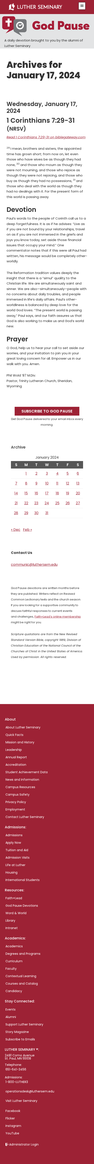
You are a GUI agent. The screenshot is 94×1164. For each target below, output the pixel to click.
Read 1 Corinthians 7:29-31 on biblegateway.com (46, 137)
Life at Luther (15, 865)
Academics (14, 946)
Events (10, 1009)
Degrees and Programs (22, 953)
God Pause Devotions (21, 905)
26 (68, 503)
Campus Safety (17, 794)
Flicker (10, 1118)
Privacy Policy (15, 802)
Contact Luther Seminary (24, 817)
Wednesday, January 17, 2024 (42, 107)
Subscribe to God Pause (47, 411)
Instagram (13, 1126)
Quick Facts (14, 735)
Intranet (11, 928)
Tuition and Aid (16, 850)
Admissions (14, 835)
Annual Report (16, 757)
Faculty (11, 968)
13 (77, 483)
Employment (15, 809)
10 (47, 483)
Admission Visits (17, 857)
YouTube (12, 1133)
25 (57, 503)
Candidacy (13, 991)
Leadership (13, 750)
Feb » (27, 529)
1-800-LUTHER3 (16, 1082)
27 (78, 503)
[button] (81, 6)
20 (78, 493)
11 (57, 483)
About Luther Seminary (22, 727)
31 (46, 512)
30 (36, 512)
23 (36, 503)
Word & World (15, 913)
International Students (22, 880)
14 (16, 493)
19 (67, 493)
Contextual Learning (20, 976)
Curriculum (14, 961)
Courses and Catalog (21, 983)
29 (26, 512)
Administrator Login (24, 1144)
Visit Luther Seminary (21, 1101)
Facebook (12, 1111)
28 (16, 512)
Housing (11, 872)
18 (57, 493)
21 (16, 503)
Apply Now (13, 842)
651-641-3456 (15, 1069)
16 (36, 493)
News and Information (22, 779)
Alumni (10, 1017)
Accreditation (15, 764)
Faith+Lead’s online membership (58, 616)
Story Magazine (17, 1032)
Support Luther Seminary (24, 1024)
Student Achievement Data (26, 772)
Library (10, 920)
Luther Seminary (41, 7)
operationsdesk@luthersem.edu (29, 1091)
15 (26, 493)
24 (47, 503)
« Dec (15, 529)
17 (47, 493)
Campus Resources (20, 787)
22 (26, 503)
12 (67, 483)
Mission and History (19, 742)
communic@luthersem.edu (34, 564)
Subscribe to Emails (20, 1039)
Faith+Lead (13, 898)
